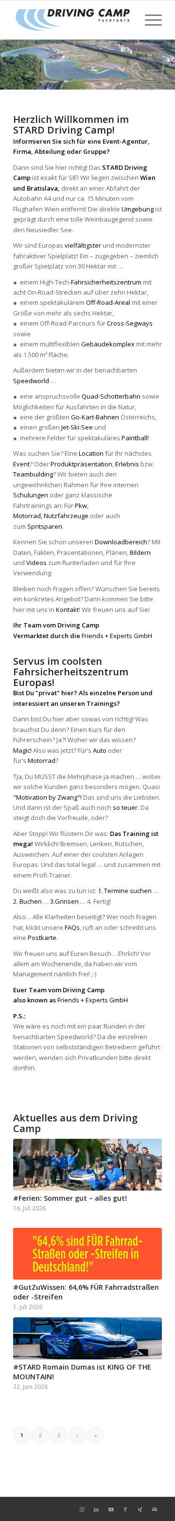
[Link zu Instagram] (81, 1509)
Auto (99, 750)
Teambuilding (33, 474)
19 (157, 77)
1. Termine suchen (125, 890)
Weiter (166, 65)
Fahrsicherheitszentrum (106, 282)
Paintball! (135, 437)
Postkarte (42, 937)
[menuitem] (148, 19)
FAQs (72, 927)
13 (110, 77)
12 (103, 77)
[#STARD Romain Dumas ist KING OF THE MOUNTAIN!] (87, 1338)
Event (21, 464)
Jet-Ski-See (77, 427)
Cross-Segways (130, 323)
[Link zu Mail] (154, 1509)
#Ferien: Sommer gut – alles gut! (70, 1198)
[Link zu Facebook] (125, 1509)
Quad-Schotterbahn (111, 396)
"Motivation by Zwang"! (47, 797)
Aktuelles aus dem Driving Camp (75, 1123)
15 (126, 77)
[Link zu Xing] (140, 1509)
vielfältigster (83, 245)
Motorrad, (28, 515)
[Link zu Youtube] (111, 1509)
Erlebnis (127, 464)
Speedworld (31, 380)
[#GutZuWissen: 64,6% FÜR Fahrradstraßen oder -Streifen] (87, 1254)
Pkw (81, 505)
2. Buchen (27, 901)
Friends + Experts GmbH (117, 635)
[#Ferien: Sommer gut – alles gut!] (87, 1165)
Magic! (22, 750)
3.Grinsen (64, 901)
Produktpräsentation (81, 464)
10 (87, 77)
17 (142, 77)
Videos (36, 562)
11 (95, 77)
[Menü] (148, 19)
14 (118, 77)
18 (149, 77)
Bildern (140, 552)
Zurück (8, 65)
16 (134, 77)
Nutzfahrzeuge (66, 515)
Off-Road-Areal (107, 302)
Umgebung (138, 209)
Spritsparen (44, 526)
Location (92, 453)
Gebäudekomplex (108, 344)
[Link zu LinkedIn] (96, 1509)
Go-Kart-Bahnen (95, 417)
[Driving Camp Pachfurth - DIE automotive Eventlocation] (72, 19)
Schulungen (30, 495)
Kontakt (67, 609)
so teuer (125, 807)
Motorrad (41, 760)
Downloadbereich (121, 541)
